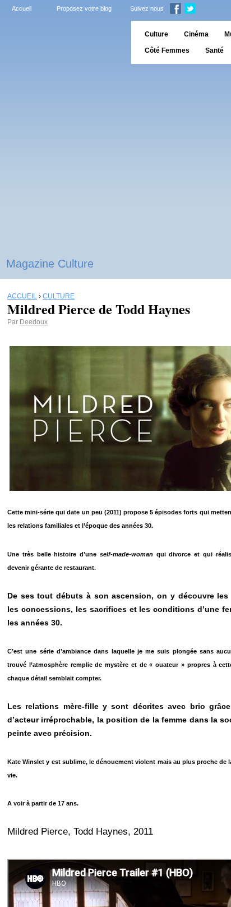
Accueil (21, 8)
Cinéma (196, 34)
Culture (156, 34)
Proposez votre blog (84, 8)
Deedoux (34, 322)
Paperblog (62, 42)
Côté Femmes (167, 50)
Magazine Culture (50, 263)
